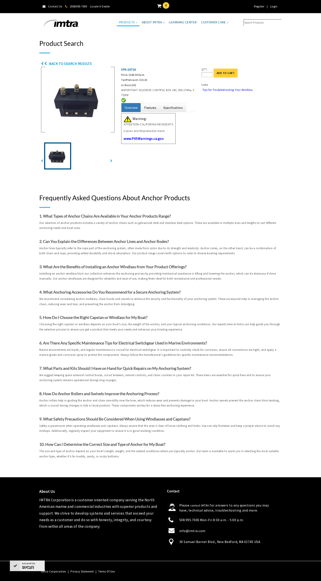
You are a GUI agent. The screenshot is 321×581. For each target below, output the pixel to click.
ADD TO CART (226, 73)
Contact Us (55, 6)
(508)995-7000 (78, 6)
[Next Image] (111, 160)
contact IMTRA (199, 505)
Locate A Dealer (100, 6)
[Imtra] (61, 23)
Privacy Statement (82, 571)
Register (259, 6)
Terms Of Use (106, 571)
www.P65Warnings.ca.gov (144, 138)
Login (274, 6)
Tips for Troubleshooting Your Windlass (227, 90)
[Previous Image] (42, 160)
